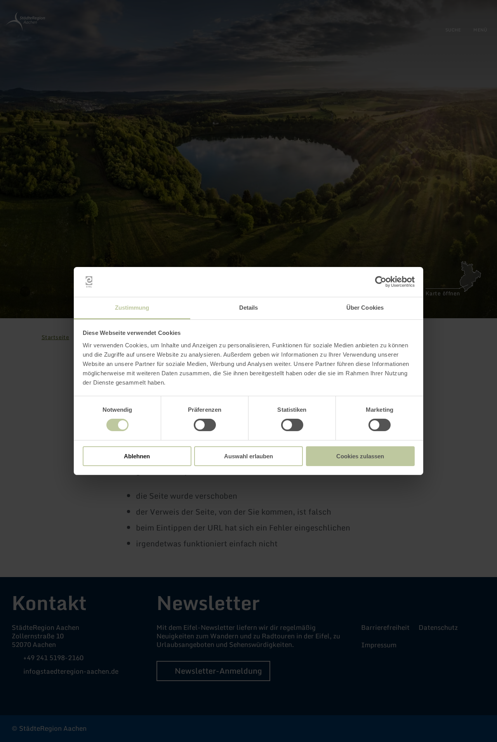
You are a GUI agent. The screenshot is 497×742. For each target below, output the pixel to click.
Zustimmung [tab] (132, 307)
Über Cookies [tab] (365, 307)
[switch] (205, 425)
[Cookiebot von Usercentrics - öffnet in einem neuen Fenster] (381, 282)
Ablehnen (137, 456)
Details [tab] (248, 307)
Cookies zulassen (360, 456)
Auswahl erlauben (248, 456)
